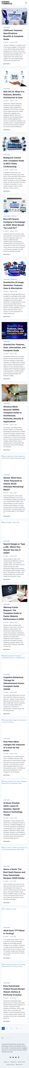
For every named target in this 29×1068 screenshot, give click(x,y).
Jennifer (6, 42)
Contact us (13, 1062)
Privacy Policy (10, 1064)
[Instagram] (16, 1057)
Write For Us (19, 1064)
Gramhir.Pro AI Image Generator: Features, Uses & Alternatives (13, 285)
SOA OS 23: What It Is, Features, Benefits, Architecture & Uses (14, 94)
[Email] (13, 1057)
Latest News (6, 27)
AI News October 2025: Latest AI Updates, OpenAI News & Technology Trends (12, 809)
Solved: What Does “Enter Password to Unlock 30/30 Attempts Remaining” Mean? (13, 484)
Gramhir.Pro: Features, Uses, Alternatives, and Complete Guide (14, 347)
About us (6, 1062)
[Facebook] (10, 1057)
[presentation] (14, 16)
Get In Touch (21, 1062)
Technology (14, 216)
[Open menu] (26, 3)
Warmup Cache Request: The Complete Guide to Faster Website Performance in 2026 (13, 613)
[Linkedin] (18, 1057)
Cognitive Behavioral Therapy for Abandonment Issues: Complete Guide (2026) (13, 683)
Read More (7, 63)
